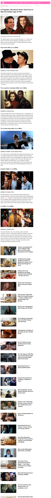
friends (5, 197)
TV (12, 2)
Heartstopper (33, 2)
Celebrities (21, 2)
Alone (25, 39)
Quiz (29, 2)
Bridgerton (39, 2)
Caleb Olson (31, 14)
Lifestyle (16, 2)
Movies (25, 2)
